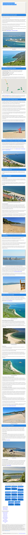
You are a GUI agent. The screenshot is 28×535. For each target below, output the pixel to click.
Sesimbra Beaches (5, 508)
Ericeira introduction (5, 521)
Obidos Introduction (5, 520)
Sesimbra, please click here (12, 405)
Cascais (19, 148)
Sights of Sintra (5, 514)
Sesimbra (17, 148)
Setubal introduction (8, 30)
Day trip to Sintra (5, 515)
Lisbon (11, 148)
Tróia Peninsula (23, 148)
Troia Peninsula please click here (18, 271)
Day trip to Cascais (5, 513)
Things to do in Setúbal (14, 30)
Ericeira (3, 149)
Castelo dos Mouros (5, 518)
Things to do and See (5, 507)
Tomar (5, 522)
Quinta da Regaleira (5, 517)
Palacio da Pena (5, 516)
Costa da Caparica (8, 149)
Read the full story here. (7, 530)
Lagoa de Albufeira (8, 465)
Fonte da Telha (7, 95)
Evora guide (5, 519)
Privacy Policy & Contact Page (22, 533)
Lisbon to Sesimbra (5, 509)
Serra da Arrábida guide (9, 300)
